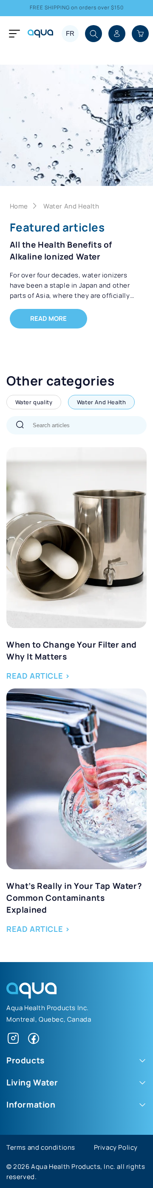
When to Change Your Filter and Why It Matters (71, 650)
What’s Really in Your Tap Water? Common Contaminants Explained (74, 897)
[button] (94, 34)
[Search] (20, 425)
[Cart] (140, 33)
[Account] (116, 33)
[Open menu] (12, 33)
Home (19, 205)
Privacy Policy (116, 1146)
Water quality (34, 402)
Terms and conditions (40, 1146)
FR (70, 33)
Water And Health (71, 205)
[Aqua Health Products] (31, 995)
